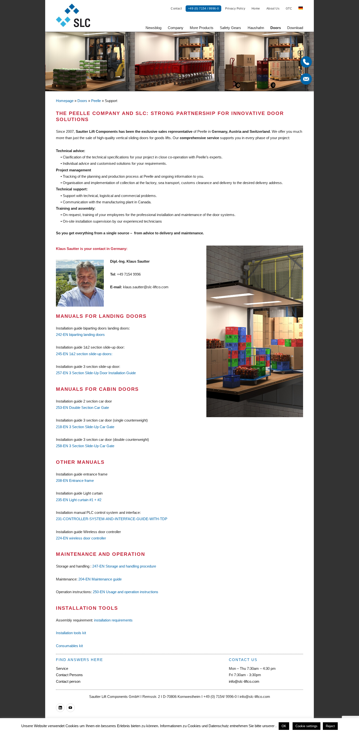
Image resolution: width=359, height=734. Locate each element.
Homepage (65, 101)
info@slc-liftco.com (244, 681)
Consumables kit (69, 646)
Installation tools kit (71, 633)
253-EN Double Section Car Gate (82, 407)
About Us (272, 8)
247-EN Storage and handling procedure (124, 566)
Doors (275, 28)
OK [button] (284, 726)
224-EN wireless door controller (81, 538)
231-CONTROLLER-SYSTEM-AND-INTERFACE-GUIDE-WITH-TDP (111, 519)
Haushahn (256, 28)
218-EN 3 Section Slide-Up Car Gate (85, 427)
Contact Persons (69, 675)
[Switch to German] (300, 8)
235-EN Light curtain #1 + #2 (78, 500)
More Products (201, 28)
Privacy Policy (235, 8)
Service (62, 668)
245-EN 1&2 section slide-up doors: (84, 354)
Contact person (68, 681)
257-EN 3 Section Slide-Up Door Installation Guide (96, 373)
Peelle (96, 101)
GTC (289, 8)
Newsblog (153, 28)
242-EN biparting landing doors (80, 334)
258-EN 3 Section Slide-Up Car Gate (85, 446)
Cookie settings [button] (306, 726)
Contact (176, 8)
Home (256, 8)
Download (295, 28)
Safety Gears (230, 28)
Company (175, 28)
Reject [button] (330, 726)
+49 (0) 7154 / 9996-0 (203, 8)
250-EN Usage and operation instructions (125, 592)
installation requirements (113, 620)
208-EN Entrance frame (75, 480)
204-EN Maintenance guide (100, 579)
